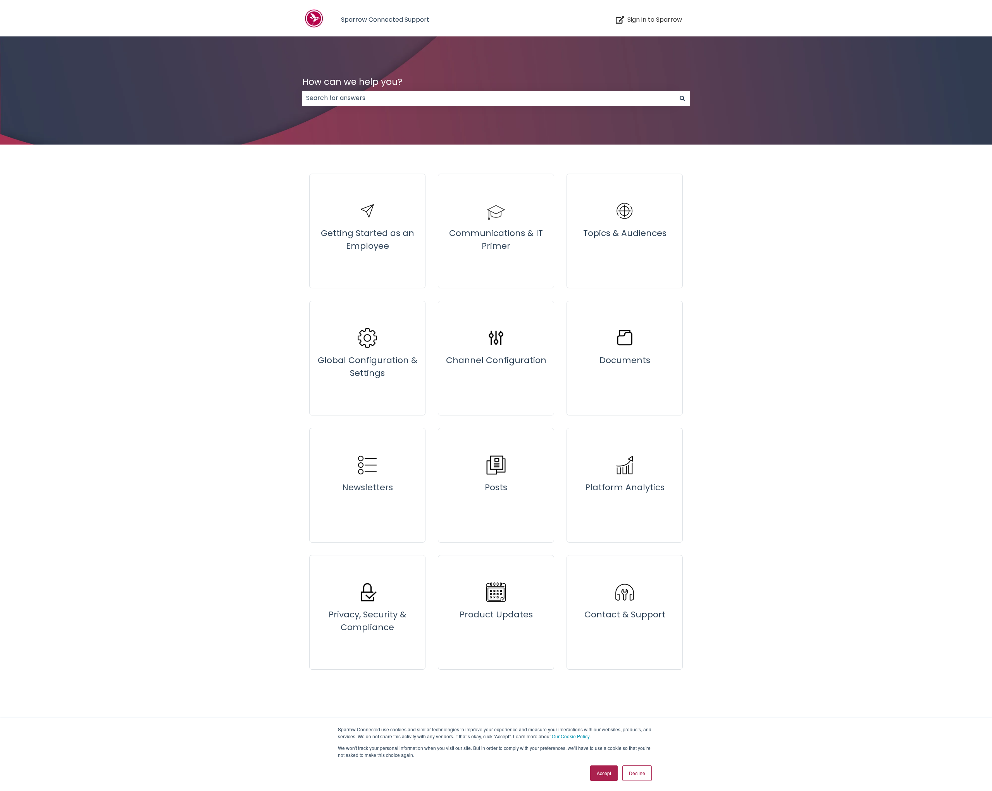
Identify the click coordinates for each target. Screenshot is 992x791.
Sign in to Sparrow (654, 19)
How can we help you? (352, 82)
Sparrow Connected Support (385, 20)
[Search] (682, 98)
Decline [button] (637, 773)
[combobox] (488, 98)
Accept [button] (604, 773)
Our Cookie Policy (570, 736)
